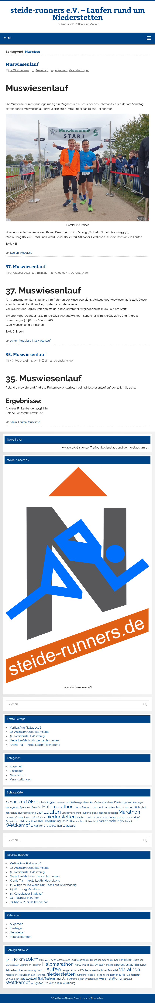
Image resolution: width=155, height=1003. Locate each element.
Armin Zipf (42, 70)
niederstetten (61, 816)
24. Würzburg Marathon (25, 889)
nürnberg (81, 817)
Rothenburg (102, 817)
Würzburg (69, 825)
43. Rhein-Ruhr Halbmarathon (29, 902)
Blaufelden (96, 802)
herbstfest (109, 807)
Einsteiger (16, 771)
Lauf (40, 812)
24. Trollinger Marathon (25, 897)
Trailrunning (52, 821)
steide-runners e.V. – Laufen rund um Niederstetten (77, 13)
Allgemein (61, 70)
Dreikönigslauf (123, 802)
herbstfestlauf (125, 807)
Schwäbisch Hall (15, 821)
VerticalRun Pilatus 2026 (25, 727)
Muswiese (26, 252)
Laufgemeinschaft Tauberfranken (79, 813)
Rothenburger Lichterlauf (125, 817)
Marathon (129, 812)
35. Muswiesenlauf (26, 354)
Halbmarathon (58, 806)
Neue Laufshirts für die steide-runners (35, 740)
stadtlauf (31, 821)
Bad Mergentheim (80, 802)
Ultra (64, 821)
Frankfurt (36, 807)
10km (13, 422)
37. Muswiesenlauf (26, 266)
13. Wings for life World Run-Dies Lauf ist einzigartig (43, 885)
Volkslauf (127, 821)
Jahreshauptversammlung (21, 812)
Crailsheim (107, 802)
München (41, 817)
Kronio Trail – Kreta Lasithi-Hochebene (35, 744)
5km (9, 802)
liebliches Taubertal (107, 813)
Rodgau (91, 817)
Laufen (14, 252)
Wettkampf (18, 825)
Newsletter (17, 775)
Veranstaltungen (79, 70)
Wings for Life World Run (46, 825)
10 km (14, 340)
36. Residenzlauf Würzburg (27, 736)
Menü (8, 38)
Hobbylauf (140, 807)
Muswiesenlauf (22, 64)
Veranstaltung (110, 821)
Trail (41, 821)
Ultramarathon (76, 821)
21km (41, 802)
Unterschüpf (91, 821)
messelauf (11, 817)
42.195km (51, 802)
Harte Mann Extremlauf (88, 807)
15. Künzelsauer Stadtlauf (26, 893)
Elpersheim (25, 807)
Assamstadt (63, 802)
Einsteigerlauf (12, 807)
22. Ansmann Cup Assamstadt (29, 731)
